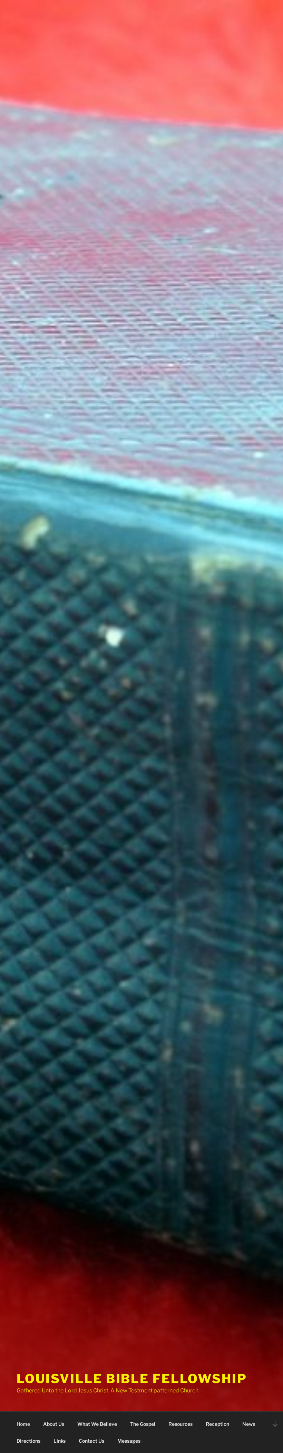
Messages (128, 1441)
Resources (180, 1424)
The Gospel (142, 1424)
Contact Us (91, 1441)
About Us (53, 1424)
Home (23, 1424)
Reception (217, 1424)
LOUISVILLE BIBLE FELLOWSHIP (132, 1378)
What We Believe (97, 1424)
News (248, 1424)
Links (59, 1441)
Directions (28, 1441)
